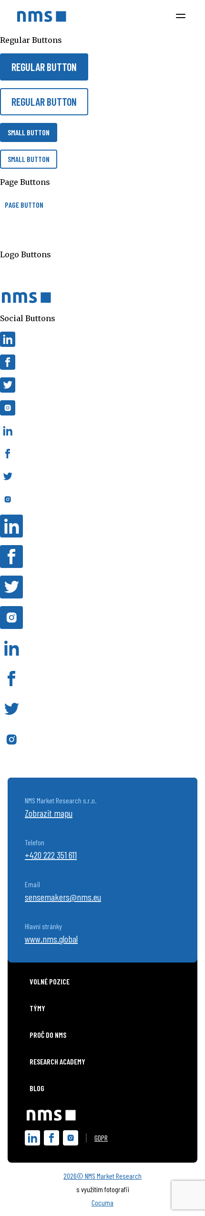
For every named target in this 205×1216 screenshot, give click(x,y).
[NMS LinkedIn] (32, 1137)
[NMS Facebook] (51, 1137)
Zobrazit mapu (48, 813)
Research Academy (57, 1061)
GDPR (101, 1137)
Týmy (37, 1008)
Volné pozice (50, 981)
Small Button (29, 132)
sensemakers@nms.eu (63, 896)
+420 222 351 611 (51, 855)
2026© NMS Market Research (102, 1175)
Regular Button (44, 67)
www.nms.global (51, 938)
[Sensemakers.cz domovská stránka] (41, 16)
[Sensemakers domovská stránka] (51, 1114)
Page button (24, 204)
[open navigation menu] (181, 16)
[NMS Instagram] (70, 1137)
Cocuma (102, 1202)
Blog (37, 1088)
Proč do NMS (48, 1034)
